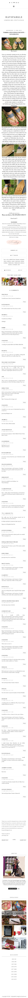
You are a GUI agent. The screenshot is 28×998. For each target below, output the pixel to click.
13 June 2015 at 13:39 (8, 576)
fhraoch (4, 667)
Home (14, 839)
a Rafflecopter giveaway (14, 213)
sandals (9, 261)
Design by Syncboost (21, 996)
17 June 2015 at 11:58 (7, 712)
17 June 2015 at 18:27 (7, 755)
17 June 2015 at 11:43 (7, 700)
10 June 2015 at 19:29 (8, 543)
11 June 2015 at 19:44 (7, 565)
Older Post (23, 840)
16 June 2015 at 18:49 (8, 641)
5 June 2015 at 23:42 (7, 442)
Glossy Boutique (5, 482)
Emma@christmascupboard (10, 542)
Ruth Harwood (6, 453)
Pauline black (6, 753)
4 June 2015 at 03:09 (7, 363)
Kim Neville (5, 586)
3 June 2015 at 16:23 (7, 306)
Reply (24, 301)
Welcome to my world (8, 362)
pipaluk (4, 689)
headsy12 (4, 350)
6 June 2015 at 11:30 (7, 465)
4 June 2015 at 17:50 (7, 406)
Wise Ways (5, 294)
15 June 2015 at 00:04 (8, 612)
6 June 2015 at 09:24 (7, 454)
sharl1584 (4, 699)
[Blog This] (17, 255)
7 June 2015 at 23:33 (7, 514)
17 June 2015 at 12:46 (7, 727)
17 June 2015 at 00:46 (8, 657)
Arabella (4, 419)
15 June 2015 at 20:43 (8, 628)
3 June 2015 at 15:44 (7, 296)
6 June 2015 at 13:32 (7, 478)
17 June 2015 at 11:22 (7, 690)
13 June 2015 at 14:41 (7, 588)
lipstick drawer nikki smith (10, 601)
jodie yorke (5, 553)
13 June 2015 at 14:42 (7, 602)
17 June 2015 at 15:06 (7, 740)
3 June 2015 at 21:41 (7, 352)
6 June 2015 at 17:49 (7, 490)
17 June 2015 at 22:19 (7, 769)
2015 (7, 259)
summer (6, 263)
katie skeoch (6, 304)
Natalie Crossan (7, 789)
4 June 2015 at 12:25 (7, 378)
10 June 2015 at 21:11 (7, 555)
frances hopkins (7, 464)
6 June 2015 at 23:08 (7, 503)
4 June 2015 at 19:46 (7, 421)
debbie (3, 327)
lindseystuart (6, 611)
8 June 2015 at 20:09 (7, 532)
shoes (13, 261)
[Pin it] (15, 255)
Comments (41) (14, 250)
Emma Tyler (5, 388)
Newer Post (5, 840)
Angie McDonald (7, 429)
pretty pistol (6, 563)
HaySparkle (13, 996)
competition (12, 259)
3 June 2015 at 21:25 (7, 342)
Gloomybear (5, 441)
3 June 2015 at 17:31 (7, 316)
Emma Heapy (5, 477)
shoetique (17, 261)
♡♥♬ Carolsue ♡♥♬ (7, 513)
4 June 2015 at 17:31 (7, 389)
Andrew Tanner (7, 767)
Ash (3, 376)
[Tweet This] (11, 255)
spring (22, 261)
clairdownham (6, 489)
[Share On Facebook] (13, 255)
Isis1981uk (4, 678)
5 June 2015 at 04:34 (7, 431)
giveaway (22, 259)
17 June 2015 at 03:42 (8, 668)
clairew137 (5, 575)
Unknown (5, 340)
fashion (17, 259)
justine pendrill (7, 530)
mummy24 (4, 314)
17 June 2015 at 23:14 (7, 791)
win (19, 264)
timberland (11, 263)
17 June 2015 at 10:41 (7, 680)
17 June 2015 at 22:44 (8, 779)
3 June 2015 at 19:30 (7, 329)
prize (5, 261)
